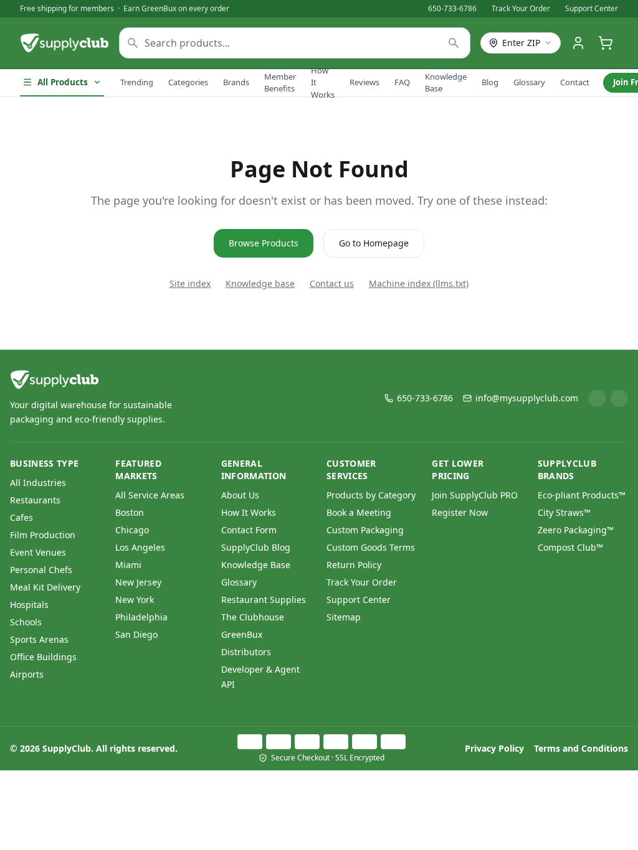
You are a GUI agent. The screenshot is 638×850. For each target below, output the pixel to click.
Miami (128, 565)
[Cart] (605, 42)
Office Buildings (43, 657)
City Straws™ (564, 512)
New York (134, 599)
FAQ (402, 82)
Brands (236, 82)
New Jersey (138, 582)
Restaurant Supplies (263, 599)
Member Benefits (280, 83)
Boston (129, 512)
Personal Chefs (41, 570)
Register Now (460, 512)
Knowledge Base (446, 83)
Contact (574, 82)
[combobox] (294, 42)
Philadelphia (141, 617)
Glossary (529, 82)
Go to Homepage (374, 243)
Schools (26, 622)
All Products (62, 82)
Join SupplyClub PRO (475, 495)
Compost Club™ (570, 547)
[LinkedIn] (597, 398)
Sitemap (343, 617)
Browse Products (263, 243)
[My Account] (578, 42)
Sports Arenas (39, 639)
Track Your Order (521, 9)
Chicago (132, 530)
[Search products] (453, 42)
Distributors (246, 652)
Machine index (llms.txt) (419, 283)
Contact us (332, 283)
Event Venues (38, 552)
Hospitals (29, 604)
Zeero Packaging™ (576, 530)
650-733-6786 (452, 9)
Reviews (364, 82)
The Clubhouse (252, 617)
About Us (240, 495)
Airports (27, 674)
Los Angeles (140, 547)
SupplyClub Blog (255, 547)
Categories (188, 82)
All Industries (38, 482)
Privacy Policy (494, 748)
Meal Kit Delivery (45, 587)
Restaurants (35, 500)
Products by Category (371, 495)
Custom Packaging (365, 530)
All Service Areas (149, 495)
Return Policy (353, 565)
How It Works (323, 82)
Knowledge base (260, 283)
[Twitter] (619, 398)
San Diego (136, 634)
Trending (136, 82)
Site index (190, 283)
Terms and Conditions (581, 748)
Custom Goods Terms (370, 547)
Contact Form (249, 530)
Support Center (591, 9)
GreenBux (241, 634)
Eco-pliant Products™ (582, 495)
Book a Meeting (358, 512)
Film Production (42, 535)
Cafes (21, 517)
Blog (490, 82)
